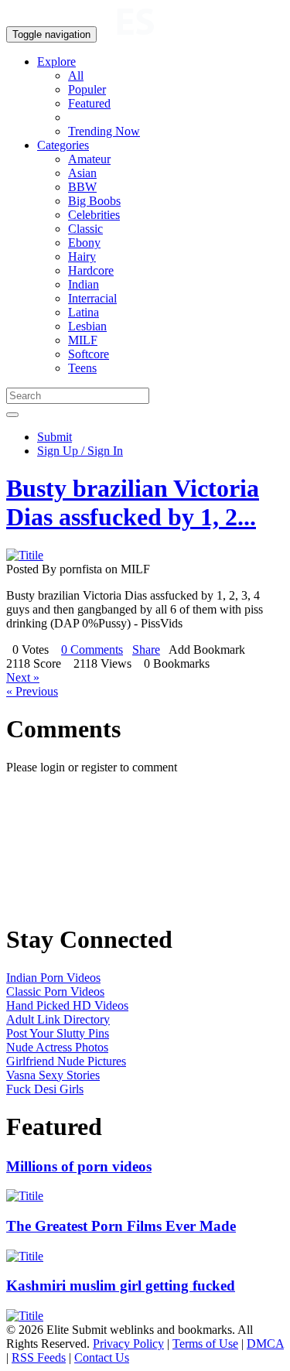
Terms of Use (205, 1343)
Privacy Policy (128, 1343)
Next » (22, 677)
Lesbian (87, 326)
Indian (83, 284)
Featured (89, 103)
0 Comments (92, 649)
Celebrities (94, 214)
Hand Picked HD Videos (67, 1005)
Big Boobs (94, 200)
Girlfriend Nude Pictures (66, 1061)
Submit (54, 436)
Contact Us (101, 1357)
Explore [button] (56, 61)
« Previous (32, 691)
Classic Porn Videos (55, 991)
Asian (82, 172)
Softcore (88, 354)
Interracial (92, 298)
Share (146, 649)
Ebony (84, 242)
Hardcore (91, 270)
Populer (87, 89)
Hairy (82, 256)
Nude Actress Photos (57, 1047)
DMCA (265, 1343)
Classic (85, 228)
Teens (82, 367)
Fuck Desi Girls (45, 1089)
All (76, 75)
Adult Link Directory (58, 1019)
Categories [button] (63, 145)
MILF (82, 340)
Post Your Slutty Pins (57, 1033)
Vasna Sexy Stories (53, 1075)
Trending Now (104, 131)
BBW (82, 186)
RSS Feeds (39, 1357)
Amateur (89, 159)
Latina (83, 312)
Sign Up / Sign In (80, 450)
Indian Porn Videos (53, 977)
